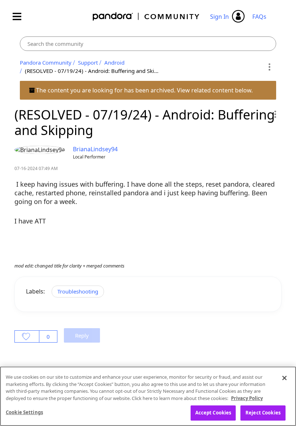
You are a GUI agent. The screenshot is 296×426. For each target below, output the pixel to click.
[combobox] (148, 43)
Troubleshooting (77, 291)
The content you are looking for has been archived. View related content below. (144, 90)
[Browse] (21, 16)
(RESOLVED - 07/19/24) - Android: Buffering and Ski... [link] (91, 70)
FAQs (259, 17)
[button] (275, 114)
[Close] (284, 378)
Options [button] (269, 67)
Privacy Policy (247, 398)
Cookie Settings (24, 412)
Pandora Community (146, 16)
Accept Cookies (213, 412)
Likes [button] (27, 336)
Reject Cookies (262, 412)
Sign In (219, 17)
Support (88, 62)
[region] (148, 396)
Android (114, 62)
